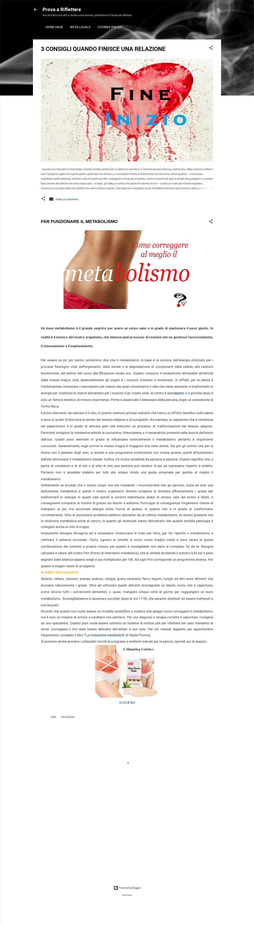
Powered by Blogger (129, 888)
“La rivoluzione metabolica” (104, 635)
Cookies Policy (110, 27)
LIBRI (53, 717)
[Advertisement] (127, 843)
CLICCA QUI (127, 702)
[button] (210, 48)
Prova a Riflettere (61, 9)
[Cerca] (218, 11)
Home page (54, 27)
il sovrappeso (174, 393)
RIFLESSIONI (67, 717)
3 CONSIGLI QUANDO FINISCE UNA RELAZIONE (103, 48)
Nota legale (80, 27)
